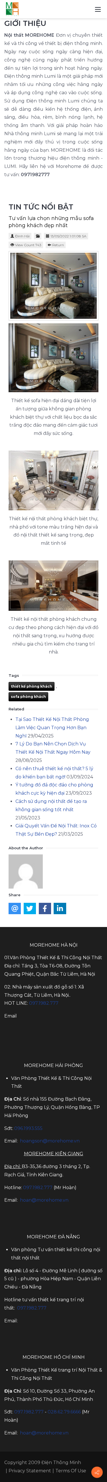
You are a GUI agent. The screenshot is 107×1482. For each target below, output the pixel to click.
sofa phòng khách (28, 696)
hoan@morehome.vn (44, 1200)
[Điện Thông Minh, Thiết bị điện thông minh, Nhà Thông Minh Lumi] (12, 9)
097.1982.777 (38, 1187)
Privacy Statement (30, 1470)
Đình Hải (22, 236)
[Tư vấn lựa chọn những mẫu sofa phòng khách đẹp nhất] (53, 286)
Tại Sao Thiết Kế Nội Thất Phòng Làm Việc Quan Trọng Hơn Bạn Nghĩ (52, 728)
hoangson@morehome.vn (50, 1141)
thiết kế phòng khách (31, 686)
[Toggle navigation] (98, 9)
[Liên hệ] (97, 1472)
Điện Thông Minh (61, 1462)
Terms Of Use (70, 1470)
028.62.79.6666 (64, 1412)
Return (58, 245)
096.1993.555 (28, 1128)
